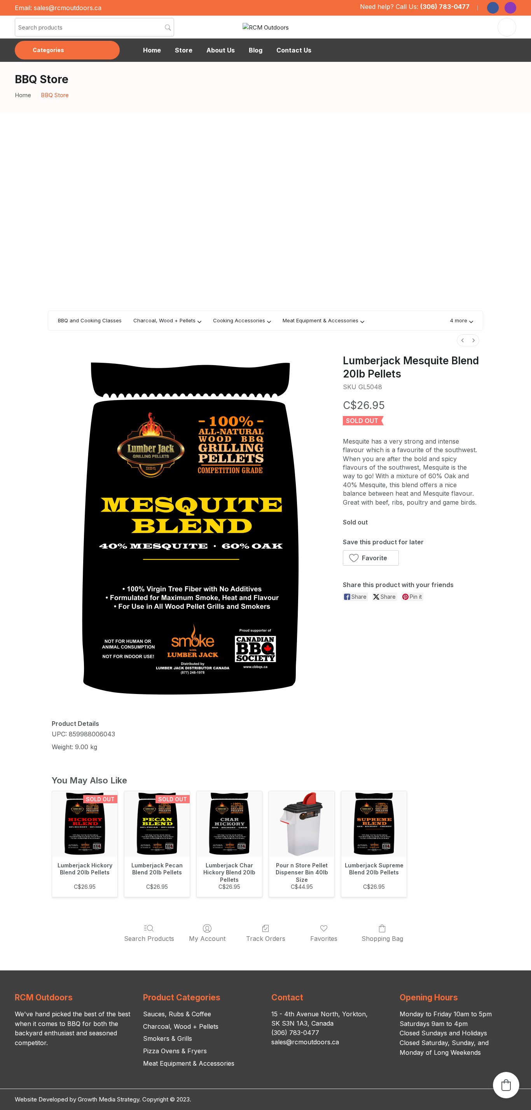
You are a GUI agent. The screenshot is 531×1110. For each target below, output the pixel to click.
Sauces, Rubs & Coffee (177, 1014)
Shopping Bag (382, 938)
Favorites (323, 938)
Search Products (149, 938)
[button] (461, 320)
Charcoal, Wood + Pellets (180, 1026)
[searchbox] (94, 27)
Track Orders (265, 938)
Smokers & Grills (167, 1038)
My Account (207, 938)
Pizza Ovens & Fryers (175, 1051)
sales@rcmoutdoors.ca (67, 8)
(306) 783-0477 (445, 6)
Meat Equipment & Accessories (188, 1063)
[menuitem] (462, 340)
